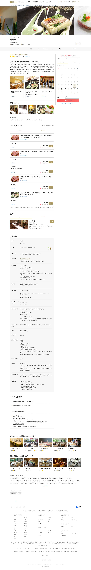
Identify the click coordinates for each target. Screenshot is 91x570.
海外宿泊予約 (35, 1)
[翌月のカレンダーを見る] (77, 65)
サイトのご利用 (65, 510)
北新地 (72, 517)
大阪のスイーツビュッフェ (19, 551)
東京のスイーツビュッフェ (70, 548)
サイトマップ (58, 510)
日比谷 (15, 523)
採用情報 (24, 506)
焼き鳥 (70, 543)
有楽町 (25, 521)
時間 (58, 97)
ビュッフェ (53, 542)
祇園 (72, 526)
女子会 (12, 542)
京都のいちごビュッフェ (72, 551)
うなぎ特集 (20, 543)
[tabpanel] (32, 170)
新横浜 (49, 519)
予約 (51, 146)
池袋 (15, 530)
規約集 (24, 510)
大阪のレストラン (65, 515)
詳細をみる (13, 147)
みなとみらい (40, 519)
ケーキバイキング (18, 548)
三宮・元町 (73, 533)
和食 (45, 542)
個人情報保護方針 (49, 510)
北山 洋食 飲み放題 (27, 480)
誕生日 (27, 542)
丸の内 (15, 519)
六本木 (15, 521)
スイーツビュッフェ (60, 548)
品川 (15, 538)
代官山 (25, 532)
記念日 (31, 542)
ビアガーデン (40, 545)
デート (52, 545)
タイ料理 (14, 543)
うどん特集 (26, 543)
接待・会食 (23, 542)
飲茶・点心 (31, 543)
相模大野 (39, 523)
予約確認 (68, 1)
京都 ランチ (36, 483)
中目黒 (25, 523)
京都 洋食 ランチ (64, 483)
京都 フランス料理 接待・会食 (16, 480)
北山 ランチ (49, 483)
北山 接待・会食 (36, 478)
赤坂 (15, 525)
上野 (15, 536)
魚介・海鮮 (57, 543)
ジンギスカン (51, 543)
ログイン (79, 1)
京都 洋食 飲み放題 (44, 478)
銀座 (15, 517)
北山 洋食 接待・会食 (37, 480)
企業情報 (12, 506)
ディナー (63, 62)
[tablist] (32, 131)
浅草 (25, 538)
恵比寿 (15, 527)
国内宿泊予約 (22, 1)
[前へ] (2, 20)
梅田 (62, 517)
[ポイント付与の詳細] (74, 55)
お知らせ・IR (18, 506)
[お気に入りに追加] (79, 43)
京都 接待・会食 (21, 478)
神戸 (62, 533)
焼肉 (60, 542)
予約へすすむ (68, 100)
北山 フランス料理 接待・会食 (61, 480)
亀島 (38, 534)
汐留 (25, 530)
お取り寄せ (42, 1)
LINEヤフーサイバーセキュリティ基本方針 (36, 510)
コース (17, 48)
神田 (15, 534)
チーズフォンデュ (64, 543)
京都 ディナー (43, 483)
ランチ (74, 62)
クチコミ (74, 48)
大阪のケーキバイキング (39, 548)
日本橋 (25, 525)
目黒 (25, 536)
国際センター (40, 532)
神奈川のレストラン (42, 515)
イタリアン (36, 542)
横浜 (38, 517)
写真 (60, 48)
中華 (49, 542)
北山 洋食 (21, 483)
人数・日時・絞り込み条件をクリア (68, 103)
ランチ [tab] (43, 130)
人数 (58, 58)
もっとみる (45, 485)
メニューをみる (23, 139)
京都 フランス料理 (14, 483)
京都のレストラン (65, 524)
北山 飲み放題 (28, 478)
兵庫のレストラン (65, 531)
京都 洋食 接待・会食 (54, 478)
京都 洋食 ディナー (72, 483)
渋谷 (15, 528)
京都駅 (62, 526)
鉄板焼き (68, 542)
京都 (70, 480)
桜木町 (39, 521)
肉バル (36, 543)
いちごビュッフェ (41, 551)
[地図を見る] (50, 248)
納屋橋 (49, 532)
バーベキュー (46, 545)
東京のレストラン (18, 515)
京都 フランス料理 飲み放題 (65, 478)
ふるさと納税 (49, 1)
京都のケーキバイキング (50, 548)
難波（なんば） (74, 519)
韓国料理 (74, 543)
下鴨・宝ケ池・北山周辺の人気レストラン (22, 456)
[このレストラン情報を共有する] (76, 43)
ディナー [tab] (22, 130)
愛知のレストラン (42, 527)
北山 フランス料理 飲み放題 (48, 480)
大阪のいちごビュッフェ (61, 551)
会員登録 (74, 1)
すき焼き (64, 542)
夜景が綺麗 (17, 542)
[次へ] (88, 20)
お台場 (25, 534)
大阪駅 (62, 519)
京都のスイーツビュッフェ (31, 551)
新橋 (25, 528)
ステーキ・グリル (75, 542)
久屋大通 (39, 535)
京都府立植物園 (14, 493)
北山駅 (19, 493)
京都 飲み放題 (13, 478)
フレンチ (41, 542)
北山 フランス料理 (28, 483)
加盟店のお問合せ (45, 555)
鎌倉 (48, 521)
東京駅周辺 (26, 517)
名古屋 (39, 530)
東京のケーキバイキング (28, 548)
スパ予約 (28, 1)
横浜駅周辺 (50, 517)
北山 (73, 480)
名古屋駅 (49, 530)
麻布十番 (15, 532)
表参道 (25, 527)
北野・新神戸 (64, 535)
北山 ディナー (56, 483)
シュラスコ (45, 543)
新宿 (25, 519)
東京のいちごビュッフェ (50, 551)
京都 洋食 (78, 480)
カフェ (40, 543)
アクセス (45, 48)
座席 (31, 48)
